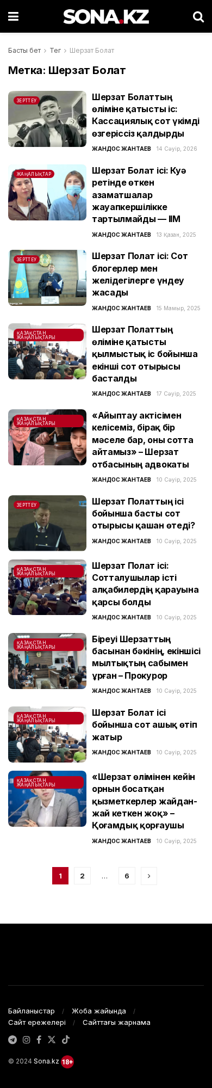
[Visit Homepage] (106, 16)
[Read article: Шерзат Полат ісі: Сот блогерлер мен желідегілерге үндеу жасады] (47, 278)
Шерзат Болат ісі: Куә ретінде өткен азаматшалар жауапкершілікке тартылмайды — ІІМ (139, 195)
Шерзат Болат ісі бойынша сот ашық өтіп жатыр (144, 724)
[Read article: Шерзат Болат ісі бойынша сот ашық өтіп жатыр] (47, 734)
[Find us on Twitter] (51, 1040)
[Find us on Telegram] (12, 1040)
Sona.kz (46, 1061)
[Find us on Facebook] (38, 1040)
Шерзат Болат (92, 50)
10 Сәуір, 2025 (177, 479)
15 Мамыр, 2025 (179, 308)
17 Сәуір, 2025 (176, 393)
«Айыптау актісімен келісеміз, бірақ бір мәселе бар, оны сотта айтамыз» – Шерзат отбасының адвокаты (142, 440)
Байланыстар (31, 1010)
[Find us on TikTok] (66, 1040)
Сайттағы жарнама (117, 1022)
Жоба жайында (99, 1010)
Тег (55, 50)
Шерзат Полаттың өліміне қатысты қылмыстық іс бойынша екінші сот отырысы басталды (145, 354)
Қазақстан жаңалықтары (36, 335)
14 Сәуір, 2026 (177, 148)
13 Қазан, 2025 (176, 234)
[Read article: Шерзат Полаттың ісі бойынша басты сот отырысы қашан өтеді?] (47, 523)
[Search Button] (198, 16)
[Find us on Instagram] (26, 1040)
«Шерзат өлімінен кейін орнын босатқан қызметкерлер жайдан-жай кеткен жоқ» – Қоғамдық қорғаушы (144, 801)
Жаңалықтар (34, 174)
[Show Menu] (13, 16)
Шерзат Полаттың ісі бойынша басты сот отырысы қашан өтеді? (143, 513)
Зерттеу (26, 100)
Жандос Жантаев (121, 148)
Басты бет (24, 50)
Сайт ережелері (37, 1022)
